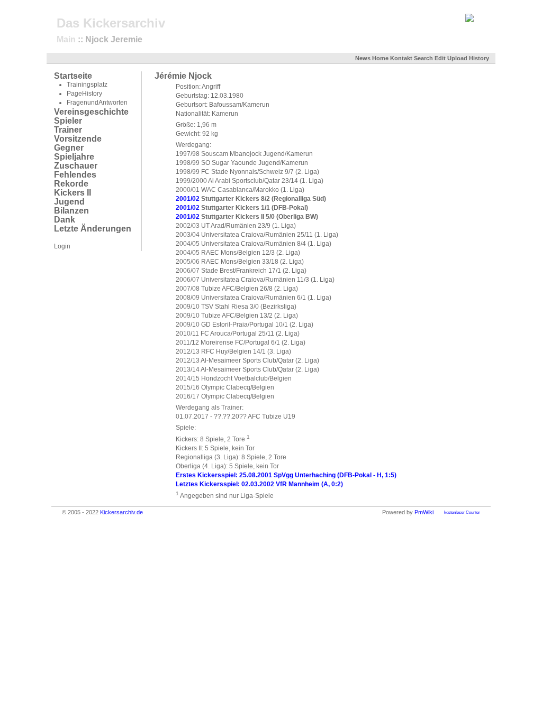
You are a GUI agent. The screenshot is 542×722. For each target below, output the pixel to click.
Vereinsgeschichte (91, 111)
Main (66, 39)
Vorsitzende (78, 138)
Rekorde (71, 183)
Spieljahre (74, 156)
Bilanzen (71, 210)
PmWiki (423, 512)
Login (62, 246)
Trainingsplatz (87, 84)
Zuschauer (75, 165)
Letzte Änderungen (92, 228)
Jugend (69, 201)
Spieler (68, 120)
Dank (64, 219)
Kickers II (72, 192)
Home (380, 58)
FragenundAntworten (97, 102)
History (479, 58)
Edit (440, 58)
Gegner (69, 147)
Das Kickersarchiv (111, 23)
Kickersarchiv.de (121, 512)
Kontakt (401, 58)
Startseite (73, 75)
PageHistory (84, 93)
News (363, 58)
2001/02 (188, 198)
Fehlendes (75, 174)
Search (423, 58)
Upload (457, 58)
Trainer (68, 129)
